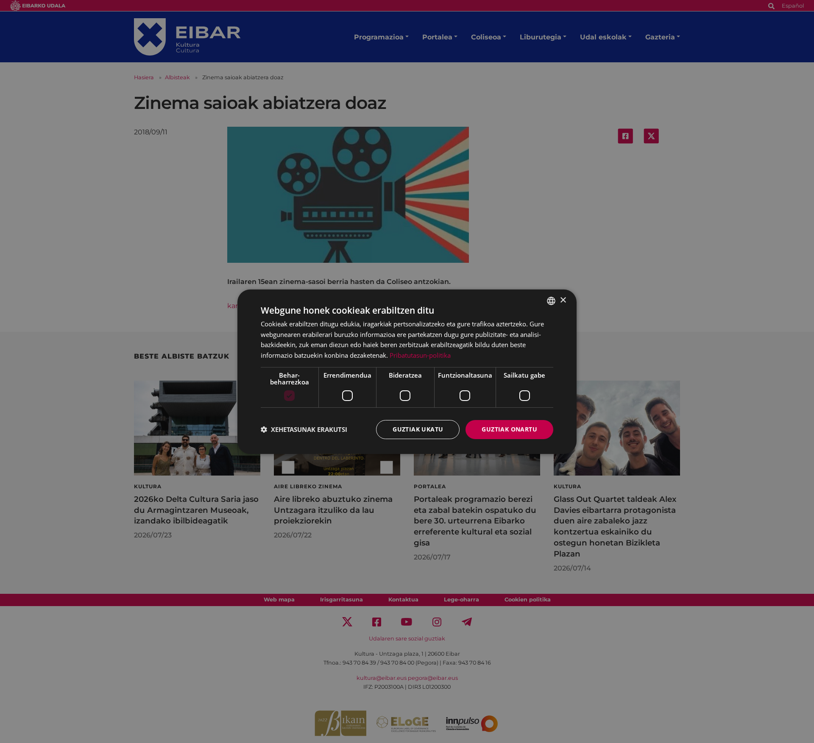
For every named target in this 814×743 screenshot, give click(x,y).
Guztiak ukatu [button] (418, 429)
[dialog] (407, 371)
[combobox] (551, 300)
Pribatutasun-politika (420, 355)
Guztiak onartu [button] (509, 429)
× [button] (563, 300)
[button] (304, 429)
